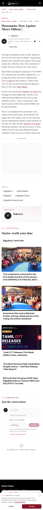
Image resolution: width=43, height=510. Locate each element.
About (4, 489)
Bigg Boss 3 (8, 191)
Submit (34, 425)
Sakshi (35, 91)
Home (4, 9)
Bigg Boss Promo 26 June (13, 200)
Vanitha (9, 80)
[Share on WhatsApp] (35, 41)
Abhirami (25, 91)
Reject (11, 506)
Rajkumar (14, 36)
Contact (24, 489)
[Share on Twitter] (39, 41)
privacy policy (20, 502)
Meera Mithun (22, 86)
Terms (17, 489)
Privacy (10, 489)
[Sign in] (39, 3)
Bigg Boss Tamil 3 (22, 196)
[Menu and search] (3, 3)
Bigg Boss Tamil (16, 9)
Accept (31, 506)
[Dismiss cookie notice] (40, 496)
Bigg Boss (7, 196)
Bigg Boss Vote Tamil (32, 123)
